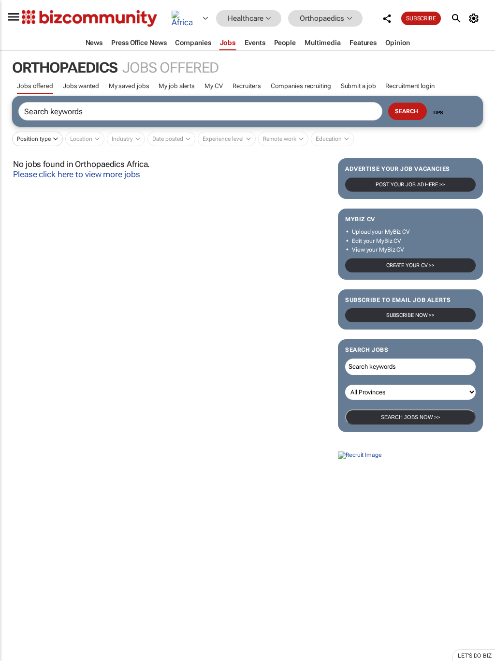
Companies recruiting (301, 86)
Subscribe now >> (410, 315)
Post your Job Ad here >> (410, 184)
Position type (34, 138)
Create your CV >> (410, 265)
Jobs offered (35, 86)
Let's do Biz (475, 655)
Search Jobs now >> (410, 417)
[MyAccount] (475, 18)
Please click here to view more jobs (76, 174)
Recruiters (247, 86)
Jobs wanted (81, 86)
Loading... (18, 543)
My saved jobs (129, 86)
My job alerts (177, 86)
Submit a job (358, 86)
